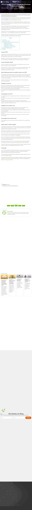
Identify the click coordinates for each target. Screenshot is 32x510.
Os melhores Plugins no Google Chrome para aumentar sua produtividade (12, 281)
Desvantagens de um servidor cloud (9, 46)
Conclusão (4, 49)
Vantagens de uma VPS (7, 43)
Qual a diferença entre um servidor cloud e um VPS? (10, 42)
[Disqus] (16, 172)
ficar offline (18, 141)
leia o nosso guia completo (8, 159)
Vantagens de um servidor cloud (9, 45)
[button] (14, 2)
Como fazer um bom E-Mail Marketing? (19, 279)
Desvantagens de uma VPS (8, 44)
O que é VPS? (4, 39)
